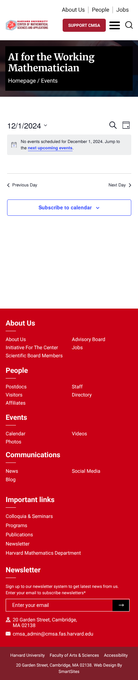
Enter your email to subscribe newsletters (46, 592)
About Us (73, 9)
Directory (82, 395)
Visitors (14, 395)
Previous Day (25, 185)
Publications (19, 535)
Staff (77, 387)
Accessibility (116, 655)
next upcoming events (50, 147)
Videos (79, 434)
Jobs (122, 9)
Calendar (15, 434)
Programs (16, 526)
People (100, 9)
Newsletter (18, 544)
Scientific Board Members (34, 356)
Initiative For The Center (32, 348)
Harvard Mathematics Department (43, 553)
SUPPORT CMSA (84, 25)
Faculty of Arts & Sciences (74, 655)
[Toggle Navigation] (114, 25)
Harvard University (27, 655)
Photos (13, 442)
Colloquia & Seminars (29, 516)
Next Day (117, 185)
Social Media (86, 471)
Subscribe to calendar (65, 207)
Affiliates (15, 403)
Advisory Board (88, 339)
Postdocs (16, 387)
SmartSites (69, 671)
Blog (11, 480)
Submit (121, 605)
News (12, 471)
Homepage (22, 80)
